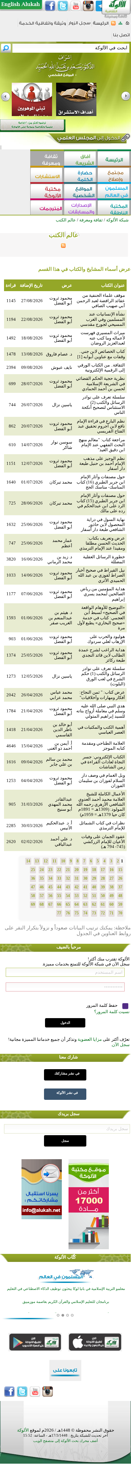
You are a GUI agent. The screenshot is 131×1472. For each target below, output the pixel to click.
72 (103, 913)
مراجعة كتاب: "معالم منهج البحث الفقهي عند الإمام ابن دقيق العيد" (102, 445)
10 (63, 861)
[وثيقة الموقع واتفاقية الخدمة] (42, 25)
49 (112, 895)
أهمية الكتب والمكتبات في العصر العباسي (101, 730)
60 (112, 904)
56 (50, 895)
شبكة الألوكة (117, 219)
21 (68, 869)
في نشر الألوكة (67, 1092)
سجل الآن (121, 1044)
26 (120, 878)
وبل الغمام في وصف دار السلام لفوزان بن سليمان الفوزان (102, 780)
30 (85, 878)
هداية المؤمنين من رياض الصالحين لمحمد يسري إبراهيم (102, 594)
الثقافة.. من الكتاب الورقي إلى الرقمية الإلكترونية (101, 367)
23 (50, 869)
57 (42, 895)
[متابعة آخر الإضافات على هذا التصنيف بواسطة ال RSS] (63, 246)
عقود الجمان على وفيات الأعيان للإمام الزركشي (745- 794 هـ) (103, 841)
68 (42, 904)
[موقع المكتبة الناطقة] (114, 208)
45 (50, 887)
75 (77, 913)
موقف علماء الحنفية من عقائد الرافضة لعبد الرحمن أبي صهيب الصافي (101, 300)
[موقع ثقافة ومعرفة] (47, 159)
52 (85, 895)
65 (68, 904)
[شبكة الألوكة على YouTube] (75, 6)
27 (112, 878)
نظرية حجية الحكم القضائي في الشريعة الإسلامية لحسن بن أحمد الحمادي (100, 383)
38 (112, 887)
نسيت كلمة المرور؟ (112, 1011)
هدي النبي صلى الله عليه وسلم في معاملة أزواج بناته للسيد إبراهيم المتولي (100, 711)
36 (33, 878)
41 (85, 887)
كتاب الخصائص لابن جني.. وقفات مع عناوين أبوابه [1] (101, 354)
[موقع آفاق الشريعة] (80, 159)
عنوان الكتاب (113, 285)
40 (94, 887)
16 (112, 869)
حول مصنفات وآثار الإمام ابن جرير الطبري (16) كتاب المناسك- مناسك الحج (101, 482)
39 (103, 887)
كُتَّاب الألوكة (65, 1257)
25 (33, 869)
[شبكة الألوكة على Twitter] (62, 6)
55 (59, 895)
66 (59, 904)
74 (85, 913)
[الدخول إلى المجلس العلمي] (88, 139)
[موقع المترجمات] (47, 208)
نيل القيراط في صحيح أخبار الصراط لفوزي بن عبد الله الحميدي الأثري (100, 575)
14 (28, 861)
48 (120, 895)
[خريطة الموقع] (120, 25)
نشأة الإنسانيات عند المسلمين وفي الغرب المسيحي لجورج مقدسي (102, 319)
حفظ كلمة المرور (102, 1005)
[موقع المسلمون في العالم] (114, 192)
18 (94, 869)
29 (94, 878)
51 (94, 895)
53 (77, 895)
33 (59, 878)
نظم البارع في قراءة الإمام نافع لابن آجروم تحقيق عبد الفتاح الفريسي (101, 426)
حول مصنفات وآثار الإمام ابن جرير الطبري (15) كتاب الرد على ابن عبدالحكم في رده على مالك (101, 503)
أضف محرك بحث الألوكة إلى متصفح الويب (65, 1441)
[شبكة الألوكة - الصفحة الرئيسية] (101, 25)
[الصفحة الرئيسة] (127, 25)
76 (68, 913)
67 (50, 904)
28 (103, 878)
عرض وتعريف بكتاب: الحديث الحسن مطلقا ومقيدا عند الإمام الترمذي (102, 543)
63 (85, 904)
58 (33, 895)
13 (37, 861)
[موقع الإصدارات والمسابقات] (80, 208)
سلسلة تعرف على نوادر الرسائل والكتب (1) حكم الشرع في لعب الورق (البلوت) (103, 676)
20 (77, 869)
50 (103, 895)
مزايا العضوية (90, 1039)
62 (94, 904)
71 (112, 913)
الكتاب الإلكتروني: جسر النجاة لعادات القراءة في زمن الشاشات (103, 762)
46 (42, 887)
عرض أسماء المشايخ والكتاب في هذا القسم (84, 269)
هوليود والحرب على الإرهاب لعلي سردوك (106, 639)
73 (94, 913)
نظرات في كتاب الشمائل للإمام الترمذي (102, 825)
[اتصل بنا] (121, 37)
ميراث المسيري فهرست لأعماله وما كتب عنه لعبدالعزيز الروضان (103, 337)
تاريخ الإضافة (31, 285)
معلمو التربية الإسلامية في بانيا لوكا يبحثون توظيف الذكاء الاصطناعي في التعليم (66, 1289)
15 (120, 869)
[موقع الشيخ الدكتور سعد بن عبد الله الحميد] (65, 69)
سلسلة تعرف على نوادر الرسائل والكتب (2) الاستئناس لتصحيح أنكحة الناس (103, 405)
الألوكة (23, 1430)
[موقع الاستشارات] (47, 175)
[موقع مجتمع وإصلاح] (114, 175)
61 (103, 904)
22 (59, 869)
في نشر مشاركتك (67, 1073)
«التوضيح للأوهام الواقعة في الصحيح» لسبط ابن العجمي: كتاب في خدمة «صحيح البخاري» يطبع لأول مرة (101, 617)
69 (33, 904)
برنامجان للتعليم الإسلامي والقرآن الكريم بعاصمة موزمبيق (66, 1302)
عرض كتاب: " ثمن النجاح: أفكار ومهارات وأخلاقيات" (102, 695)
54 (68, 895)
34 (50, 878)
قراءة (11, 285)
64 (77, 904)
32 (68, 878)
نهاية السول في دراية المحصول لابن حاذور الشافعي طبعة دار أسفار (103, 524)
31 (77, 878)
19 (85, 869)
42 (77, 887)
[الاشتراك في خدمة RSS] (113, 25)
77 (59, 913)
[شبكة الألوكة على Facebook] (50, 6)
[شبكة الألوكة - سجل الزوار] (79, 25)
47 (33, 887)
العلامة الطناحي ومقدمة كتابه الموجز (103, 746)
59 (120, 904)
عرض (67, 285)
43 (68, 887)
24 (42, 869)
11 (54, 861)
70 (120, 913)
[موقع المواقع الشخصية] (80, 192)
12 (46, 861)
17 (103, 869)
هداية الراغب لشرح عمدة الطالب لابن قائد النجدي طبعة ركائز (102, 655)
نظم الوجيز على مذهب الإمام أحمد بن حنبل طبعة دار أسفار (102, 463)
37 (120, 887)
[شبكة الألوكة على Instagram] (88, 6)
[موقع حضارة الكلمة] (80, 175)
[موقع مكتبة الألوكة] (47, 192)
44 (59, 887)
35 (42, 878)
